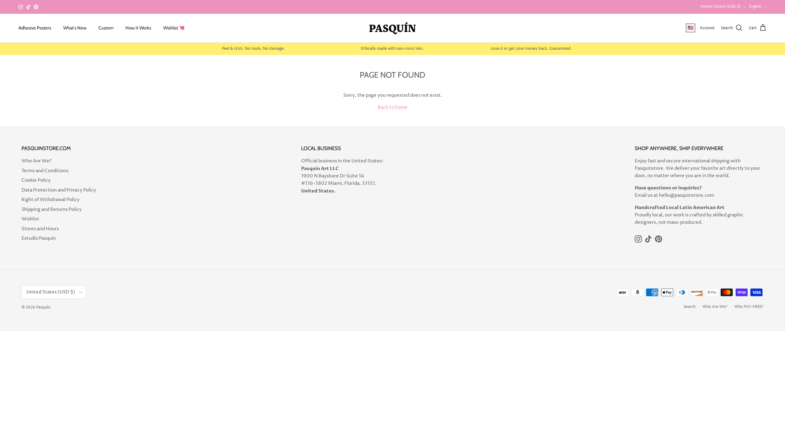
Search (689, 306)
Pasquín (43, 307)
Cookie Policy (36, 180)
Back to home (393, 107)
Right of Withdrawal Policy (50, 199)
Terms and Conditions (44, 171)
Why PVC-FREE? (749, 306)
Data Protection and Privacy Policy (58, 190)
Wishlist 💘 (174, 28)
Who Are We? (36, 161)
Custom (105, 28)
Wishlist (30, 219)
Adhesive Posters (34, 28)
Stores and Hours (40, 229)
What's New (74, 28)
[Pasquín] (392, 28)
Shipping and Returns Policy (51, 209)
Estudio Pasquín (38, 238)
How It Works (138, 28)
